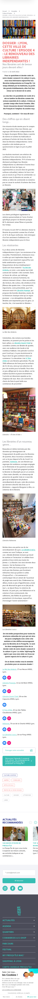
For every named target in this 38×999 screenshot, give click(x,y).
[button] (35, 822)
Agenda (7, 926)
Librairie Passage (9, 683)
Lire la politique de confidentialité (11, 990)
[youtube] (20, 888)
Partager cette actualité (14, 750)
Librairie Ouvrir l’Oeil (10, 696)
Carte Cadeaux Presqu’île (17, 967)
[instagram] (5, 888)
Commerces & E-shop (14, 938)
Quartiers (8, 932)
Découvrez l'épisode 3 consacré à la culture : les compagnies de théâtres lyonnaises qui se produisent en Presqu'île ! (17, 760)
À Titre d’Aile (7, 710)
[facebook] (12, 888)
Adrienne (13, 462)
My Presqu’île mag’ (13, 955)
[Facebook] (4, 678)
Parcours (8, 943)
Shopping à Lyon (12, 961)
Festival (7, 949)
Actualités (9, 920)
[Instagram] (9, 678)
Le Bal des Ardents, (10, 669)
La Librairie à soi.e (9, 735)
